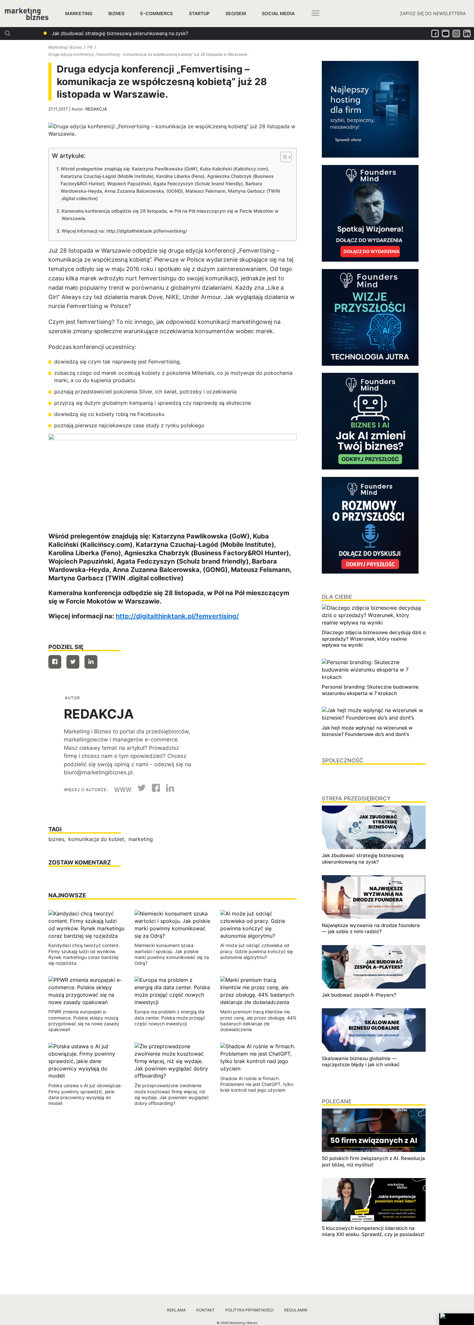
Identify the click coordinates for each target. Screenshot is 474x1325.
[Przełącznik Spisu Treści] (282, 156)
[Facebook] (54, 662)
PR (90, 47)
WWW (123, 790)
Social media (278, 13)
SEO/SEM (235, 13)
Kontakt (205, 1310)
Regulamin (295, 1310)
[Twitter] (72, 662)
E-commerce (156, 13)
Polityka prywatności (249, 1310)
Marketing (79, 13)
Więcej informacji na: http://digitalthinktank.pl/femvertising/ (124, 231)
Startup (199, 13)
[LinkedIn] (167, 790)
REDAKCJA (96, 108)
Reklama (176, 1310)
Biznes (116, 13)
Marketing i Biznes (65, 47)
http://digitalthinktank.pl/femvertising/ (177, 616)
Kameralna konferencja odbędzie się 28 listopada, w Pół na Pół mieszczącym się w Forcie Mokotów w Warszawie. (170, 214)
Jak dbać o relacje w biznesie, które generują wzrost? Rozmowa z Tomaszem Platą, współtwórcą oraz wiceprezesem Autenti (193, 33)
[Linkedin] (90, 662)
